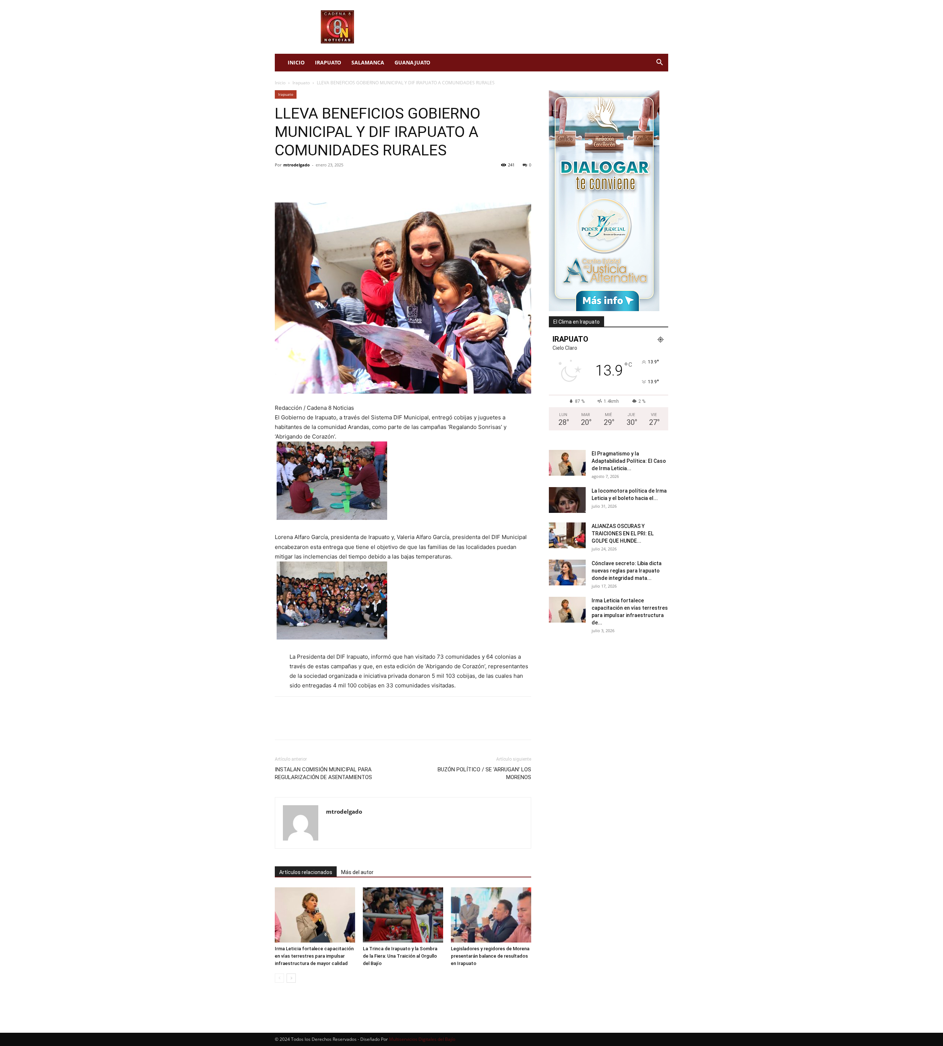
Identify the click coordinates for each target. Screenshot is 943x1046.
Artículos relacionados (305, 872)
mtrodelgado (296, 165)
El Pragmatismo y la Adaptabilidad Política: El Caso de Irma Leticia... (629, 461)
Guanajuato (412, 62)
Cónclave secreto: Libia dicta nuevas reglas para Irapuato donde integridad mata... (627, 570)
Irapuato (328, 62)
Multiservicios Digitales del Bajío (422, 1039)
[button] (659, 63)
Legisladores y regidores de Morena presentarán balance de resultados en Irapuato (490, 956)
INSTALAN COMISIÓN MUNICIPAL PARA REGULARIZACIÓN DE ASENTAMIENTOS (323, 773)
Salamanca (367, 62)
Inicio (296, 62)
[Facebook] (282, 181)
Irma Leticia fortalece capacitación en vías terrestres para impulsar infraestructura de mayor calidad (314, 956)
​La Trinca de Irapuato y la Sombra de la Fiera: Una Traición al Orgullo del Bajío (400, 956)
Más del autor (357, 872)
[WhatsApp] (333, 181)
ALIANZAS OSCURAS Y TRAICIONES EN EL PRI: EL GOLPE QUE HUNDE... (622, 533)
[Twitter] (299, 181)
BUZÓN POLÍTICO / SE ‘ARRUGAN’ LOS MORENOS (484, 773)
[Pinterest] (316, 181)
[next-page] (291, 978)
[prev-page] (279, 978)
